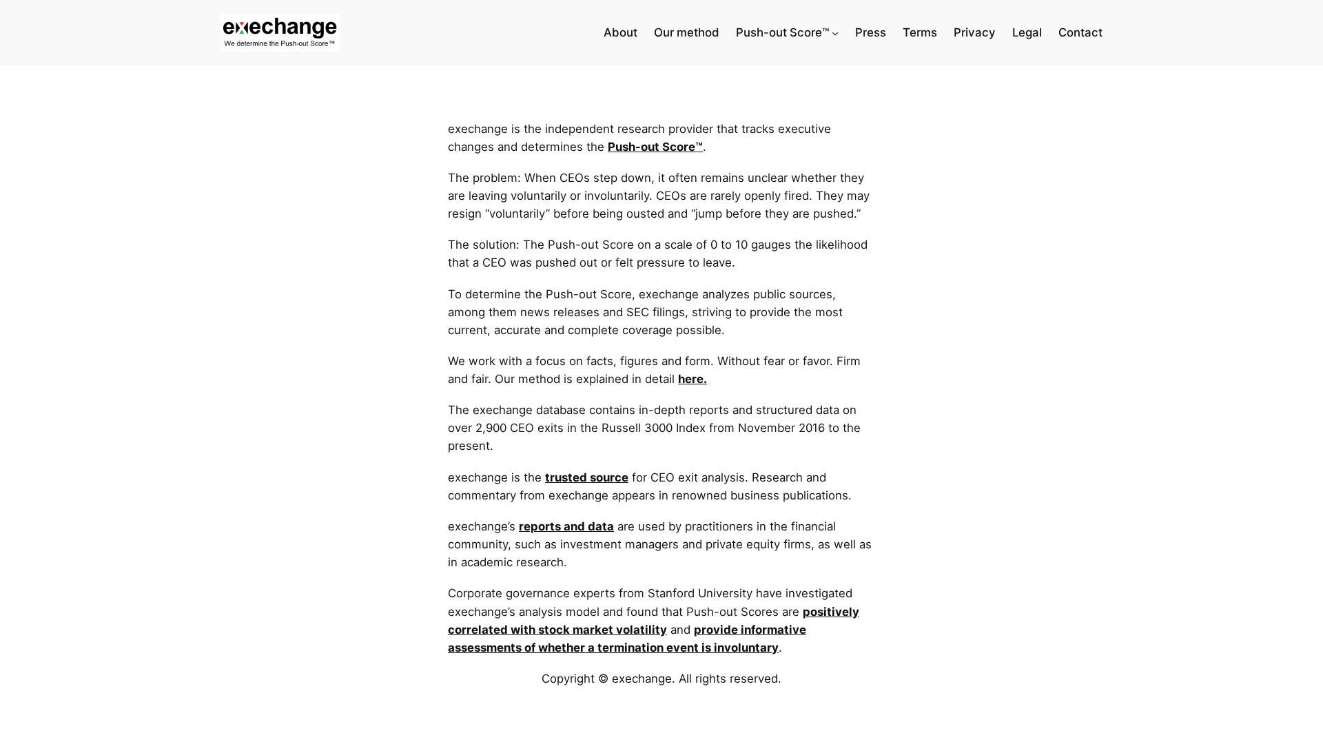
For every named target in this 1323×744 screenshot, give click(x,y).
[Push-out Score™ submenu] (835, 33)
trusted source (586, 477)
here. (692, 379)
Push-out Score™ (655, 147)
